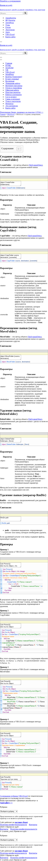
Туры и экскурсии (13, 101)
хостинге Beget (21, 822)
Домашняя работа (12, 83)
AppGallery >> (6, 803)
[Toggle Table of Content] (18, 149)
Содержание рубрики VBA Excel (14, 796)
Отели (8, 27)
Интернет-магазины (13, 86)
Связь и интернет (12, 99)
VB (6, 70)
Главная (8, 63)
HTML (8, 65)
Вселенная (9, 81)
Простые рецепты (12, 92)
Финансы (9, 104)
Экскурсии (10, 30)
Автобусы (9, 23)
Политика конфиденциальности (13, 825)
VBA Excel (10, 34)
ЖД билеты (10, 20)
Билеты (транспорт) (13, 77)
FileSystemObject (36, 165)
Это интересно (11, 106)
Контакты (33, 825)
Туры (7, 25)
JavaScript (9, 68)
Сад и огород (10, 97)
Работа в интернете (13, 95)
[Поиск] (25, 13)
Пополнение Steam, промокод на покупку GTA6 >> (21, 112)
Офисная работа (12, 90)
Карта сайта (10, 37)
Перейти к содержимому (10, 1)
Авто (7, 32)
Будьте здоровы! (12, 79)
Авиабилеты (10, 18)
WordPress (9, 74)
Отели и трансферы (13, 88)
